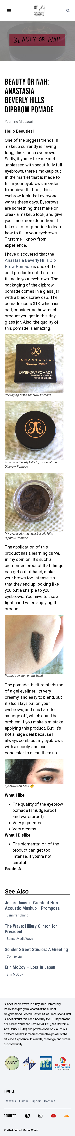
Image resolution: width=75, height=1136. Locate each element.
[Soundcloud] (66, 1116)
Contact (49, 1101)
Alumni (23, 1101)
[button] (9, 11)
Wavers (11, 1101)
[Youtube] (53, 1116)
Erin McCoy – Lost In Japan (30, 967)
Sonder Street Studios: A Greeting (36, 949)
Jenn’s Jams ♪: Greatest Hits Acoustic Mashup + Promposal (33, 905)
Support (36, 1101)
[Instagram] (40, 1116)
